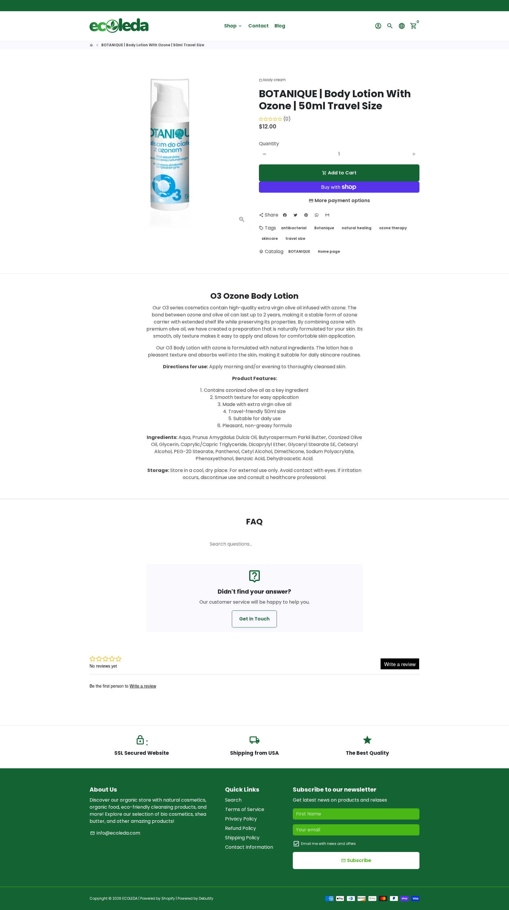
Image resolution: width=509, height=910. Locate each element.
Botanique (324, 227)
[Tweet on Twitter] (295, 215)
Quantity (269, 143)
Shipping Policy (242, 837)
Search (233, 800)
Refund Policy (240, 828)
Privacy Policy (241, 818)
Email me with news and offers (328, 843)
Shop (233, 25)
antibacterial (294, 227)
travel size (295, 238)
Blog (280, 25)
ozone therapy (393, 227)
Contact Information (249, 847)
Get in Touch (254, 618)
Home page (329, 251)
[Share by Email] (327, 215)
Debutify (206, 898)
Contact (258, 25)
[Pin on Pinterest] (306, 215)
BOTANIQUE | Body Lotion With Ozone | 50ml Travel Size (152, 44)
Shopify (168, 898)
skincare (270, 238)
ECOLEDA (130, 898)
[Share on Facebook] (285, 215)
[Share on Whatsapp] (317, 215)
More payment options (342, 200)
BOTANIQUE (299, 251)
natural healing (356, 227)
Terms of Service (244, 809)
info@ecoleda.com (115, 833)
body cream (272, 79)
